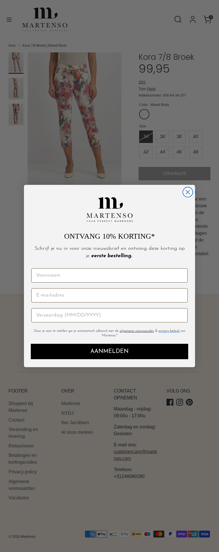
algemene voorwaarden (137, 331)
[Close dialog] (188, 192)
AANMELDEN (109, 351)
